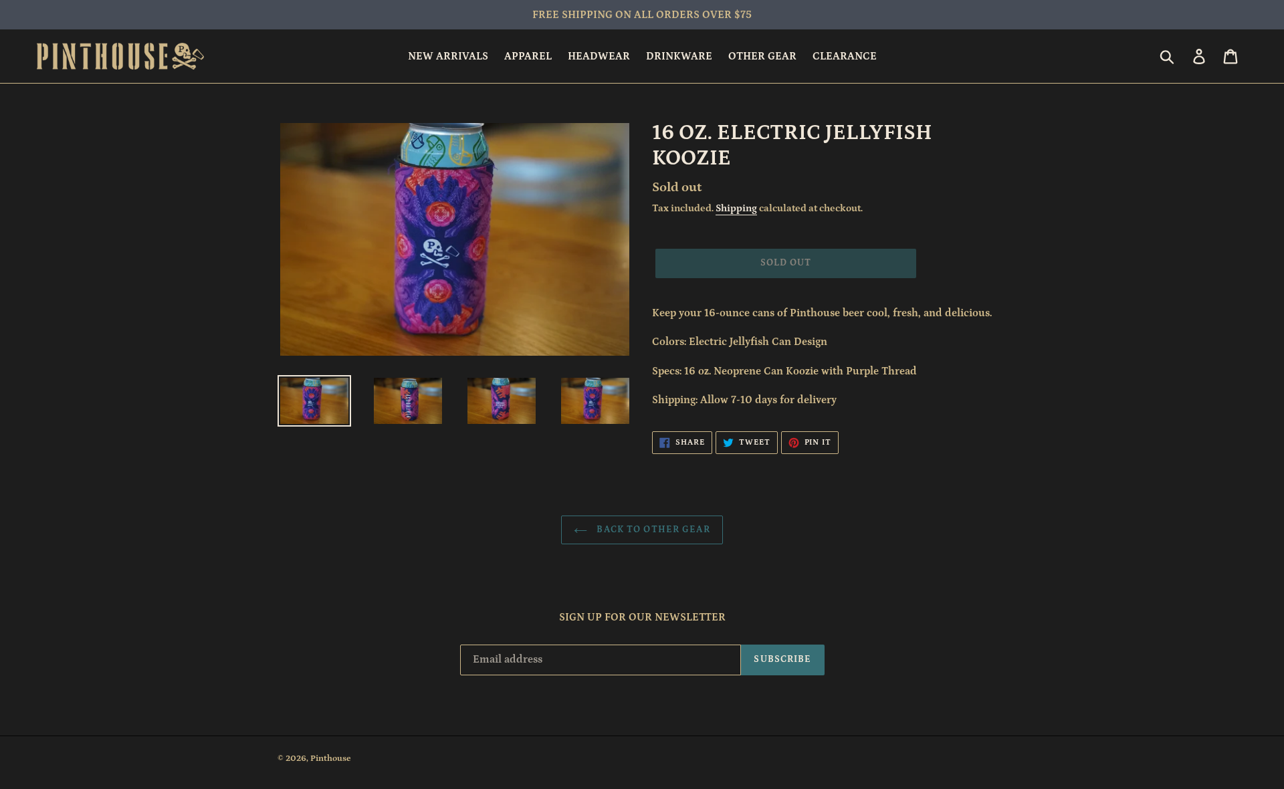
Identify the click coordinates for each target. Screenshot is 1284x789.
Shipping (736, 208)
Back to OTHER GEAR (652, 529)
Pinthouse (330, 759)
